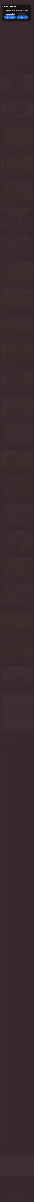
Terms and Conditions (22, 13)
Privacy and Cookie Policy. (10, 14)
